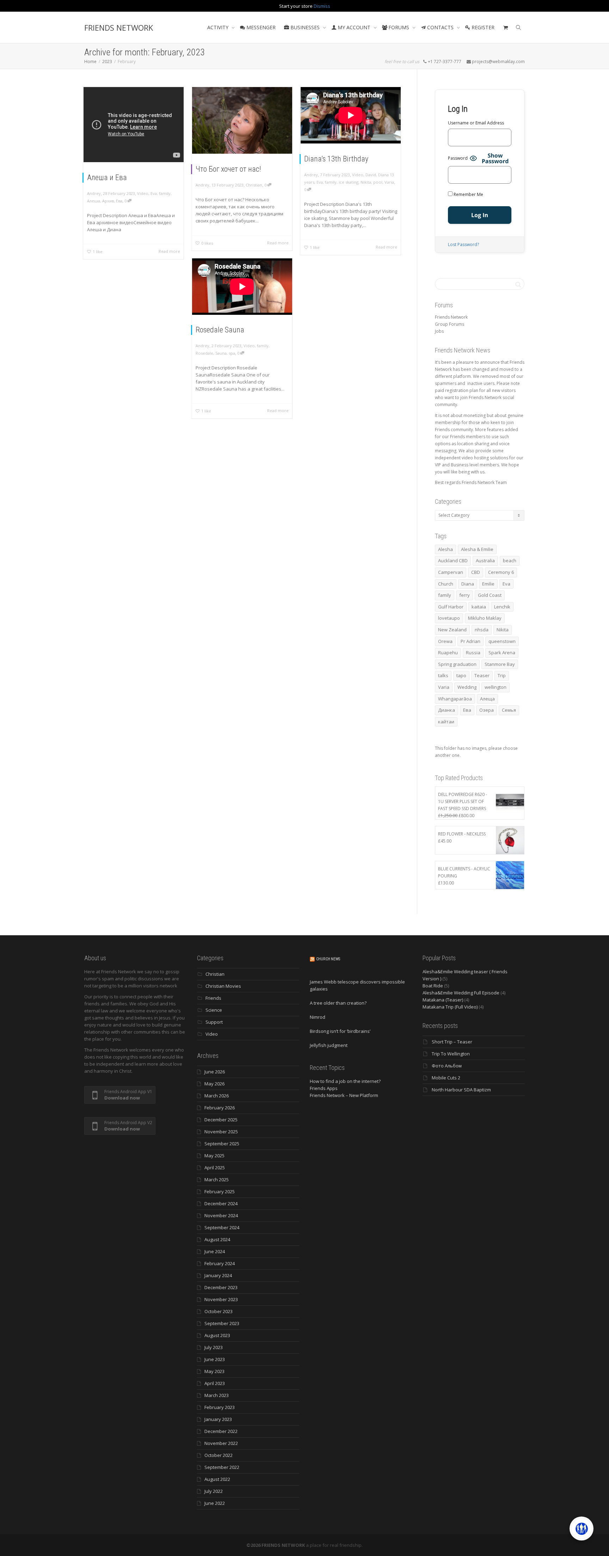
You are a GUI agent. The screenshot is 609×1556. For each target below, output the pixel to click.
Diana (467, 584)
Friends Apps (324, 1088)
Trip (502, 675)
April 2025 (214, 1167)
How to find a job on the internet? (345, 1081)
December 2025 (221, 1119)
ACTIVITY (218, 27)
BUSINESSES (305, 27)
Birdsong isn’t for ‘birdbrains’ (340, 1031)
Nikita (366, 182)
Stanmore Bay (500, 664)
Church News (328, 959)
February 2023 (219, 1407)
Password (458, 158)
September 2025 (221, 1143)
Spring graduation (457, 664)
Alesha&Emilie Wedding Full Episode (461, 993)
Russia (473, 652)
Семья (509, 710)
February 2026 (219, 1107)
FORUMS (399, 27)
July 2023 (213, 1347)
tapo (461, 675)
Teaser (482, 675)
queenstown (502, 641)
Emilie (488, 584)
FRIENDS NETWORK (118, 27)
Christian (254, 185)
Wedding (466, 687)
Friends (213, 998)
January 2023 (218, 1419)
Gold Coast (490, 595)
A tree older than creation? (338, 1003)
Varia (389, 182)
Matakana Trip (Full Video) (450, 1007)
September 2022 (221, 1467)
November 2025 (221, 1131)
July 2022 (213, 1491)
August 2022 (217, 1479)
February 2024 (219, 1263)
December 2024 (221, 1203)
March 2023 (216, 1395)
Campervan (450, 572)
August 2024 (217, 1239)
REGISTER (482, 27)
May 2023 (214, 1371)
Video (142, 193)
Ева (119, 200)
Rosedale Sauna (220, 329)
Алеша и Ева (107, 177)
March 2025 (216, 1179)
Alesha (445, 549)
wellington (495, 687)
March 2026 (216, 1095)
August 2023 (217, 1335)
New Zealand (452, 629)
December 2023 (221, 1287)
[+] (242, 120)
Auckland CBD (453, 560)
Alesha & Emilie (477, 549)
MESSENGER (260, 27)
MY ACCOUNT (354, 27)
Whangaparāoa (455, 699)
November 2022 (221, 1443)
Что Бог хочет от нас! (228, 169)
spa (232, 353)
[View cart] (505, 27)
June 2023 (214, 1359)
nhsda (481, 629)
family (165, 193)
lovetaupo (449, 618)
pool (377, 182)
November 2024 (221, 1215)
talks (443, 675)
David (370, 174)
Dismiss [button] (322, 6)
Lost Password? (463, 244)
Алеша (93, 200)
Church (445, 584)
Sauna (221, 353)
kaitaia (479, 607)
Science (213, 1010)
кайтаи (446, 721)
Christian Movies (223, 986)
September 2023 (221, 1323)
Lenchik (502, 607)
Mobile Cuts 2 (446, 1077)
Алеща (487, 699)
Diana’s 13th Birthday (336, 158)
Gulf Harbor (450, 607)
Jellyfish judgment (328, 1045)
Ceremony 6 (501, 572)
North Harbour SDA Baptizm (461, 1089)
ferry (464, 595)
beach (509, 560)
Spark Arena (501, 652)
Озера (486, 710)
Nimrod (317, 1017)
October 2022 (218, 1455)
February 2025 (219, 1191)
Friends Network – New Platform (344, 1095)
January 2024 (218, 1275)
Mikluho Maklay (485, 618)
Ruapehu (448, 652)
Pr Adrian (470, 641)
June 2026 (214, 1071)
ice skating (348, 182)
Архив (108, 200)
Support (214, 1022)
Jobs (439, 331)
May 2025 (214, 1155)
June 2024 (214, 1251)
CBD (475, 572)
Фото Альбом (447, 1065)
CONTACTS (440, 27)
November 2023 (221, 1299)
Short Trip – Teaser (452, 1042)
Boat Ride (433, 985)
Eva (153, 193)
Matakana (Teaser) (443, 1000)
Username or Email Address (476, 123)
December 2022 (221, 1431)
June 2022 (214, 1503)
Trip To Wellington (451, 1053)
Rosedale (204, 353)
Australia (485, 560)
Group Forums (449, 324)
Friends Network (451, 317)
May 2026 (214, 1083)
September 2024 (221, 1227)
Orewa (445, 641)
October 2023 (218, 1311)
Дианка (446, 710)
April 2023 (214, 1383)
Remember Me (468, 194)
